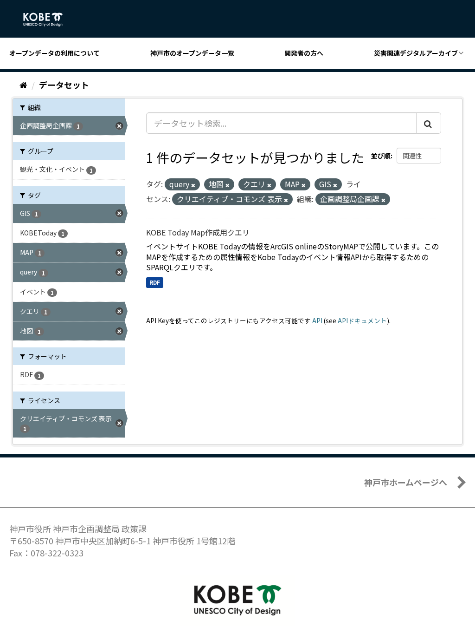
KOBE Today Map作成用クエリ (198, 232)
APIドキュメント (362, 320)
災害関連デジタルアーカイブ (416, 53)
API (317, 320)
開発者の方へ (303, 53)
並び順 (381, 155)
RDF (154, 282)
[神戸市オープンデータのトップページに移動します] (48, 19)
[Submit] (428, 123)
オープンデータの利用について (54, 53)
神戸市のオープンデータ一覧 (192, 53)
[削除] (193, 185)
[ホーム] (23, 84)
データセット (64, 84)
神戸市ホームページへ (405, 482)
